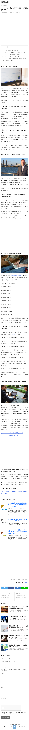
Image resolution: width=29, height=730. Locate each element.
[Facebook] (11, 588)
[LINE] (24, 588)
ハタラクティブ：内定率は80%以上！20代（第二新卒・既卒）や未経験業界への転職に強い (18, 531)
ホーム (2, 5)
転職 (6, 5)
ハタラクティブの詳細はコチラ (9, 435)
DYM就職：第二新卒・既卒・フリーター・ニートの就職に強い (17, 520)
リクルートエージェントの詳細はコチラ (12, 433)
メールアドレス (4, 693)
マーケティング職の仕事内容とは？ (10, 50)
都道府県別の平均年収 (16, 275)
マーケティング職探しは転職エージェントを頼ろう (13, 56)
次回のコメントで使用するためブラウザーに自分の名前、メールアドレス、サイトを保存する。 (15, 713)
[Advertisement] (14, 30)
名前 (2, 687)
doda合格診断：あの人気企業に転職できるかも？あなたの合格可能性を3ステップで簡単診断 (17, 504)
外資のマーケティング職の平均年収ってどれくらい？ (14, 52)
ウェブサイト (4, 698)
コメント (3, 673)
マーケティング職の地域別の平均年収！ (11, 54)
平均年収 (13, 334)
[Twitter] (4, 588)
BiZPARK (25, 582)
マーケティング (18, 12)
